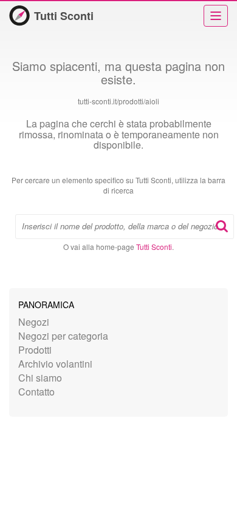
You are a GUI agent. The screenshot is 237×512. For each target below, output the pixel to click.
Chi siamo (40, 378)
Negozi (33, 322)
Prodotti (35, 350)
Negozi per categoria (63, 336)
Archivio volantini (55, 364)
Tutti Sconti (64, 16)
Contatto (36, 392)
